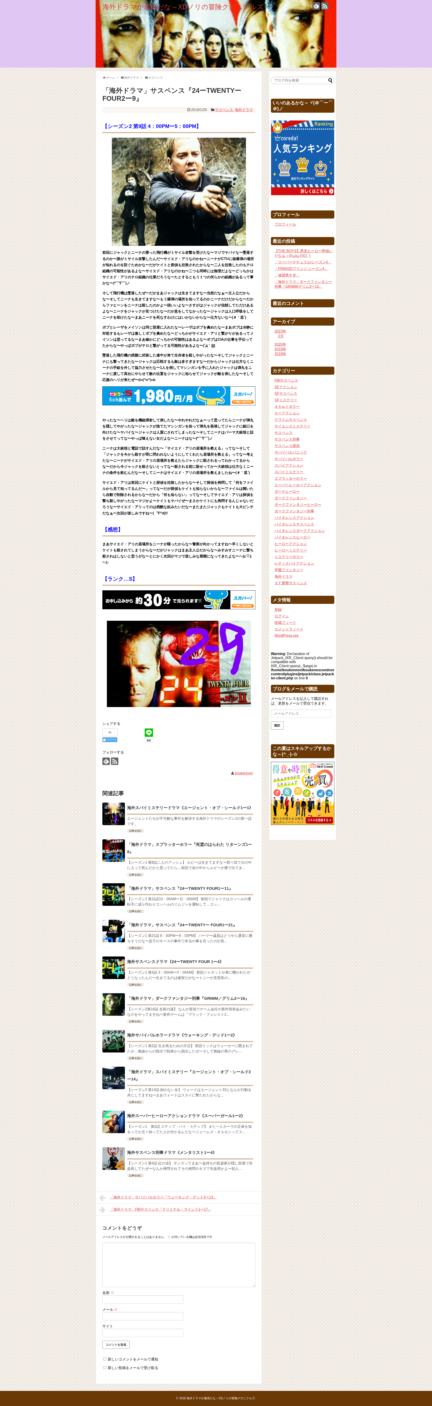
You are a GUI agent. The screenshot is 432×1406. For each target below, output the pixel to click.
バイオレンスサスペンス (294, 524)
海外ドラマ (244, 110)
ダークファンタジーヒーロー (297, 505)
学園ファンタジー (288, 570)
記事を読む (135, 830)
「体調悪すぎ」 (287, 275)
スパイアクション (288, 465)
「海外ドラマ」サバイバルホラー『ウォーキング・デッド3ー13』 (163, 1197)
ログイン (281, 616)
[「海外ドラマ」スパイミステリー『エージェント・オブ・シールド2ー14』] (113, 1078)
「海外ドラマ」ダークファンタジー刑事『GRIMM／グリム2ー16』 (188, 998)
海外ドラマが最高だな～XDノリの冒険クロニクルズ (183, 7)
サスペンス (224, 110)
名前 (108, 1293)
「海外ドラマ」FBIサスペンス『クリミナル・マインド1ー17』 (161, 1209)
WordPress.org (286, 635)
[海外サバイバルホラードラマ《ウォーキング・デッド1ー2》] (113, 1041)
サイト (107, 1326)
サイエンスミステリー (292, 426)
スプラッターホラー (290, 478)
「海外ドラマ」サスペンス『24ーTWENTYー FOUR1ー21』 (182, 925)
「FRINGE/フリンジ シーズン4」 (301, 269)
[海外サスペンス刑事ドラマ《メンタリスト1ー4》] (113, 1158)
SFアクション (285, 387)
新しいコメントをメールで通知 (133, 1359)
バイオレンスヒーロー (292, 537)
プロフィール (285, 224)
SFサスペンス (285, 393)
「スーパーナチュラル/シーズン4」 (302, 262)
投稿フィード (285, 623)
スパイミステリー (288, 472)
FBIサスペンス (286, 380)
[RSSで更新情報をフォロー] (324, 6)
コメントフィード (288, 629)
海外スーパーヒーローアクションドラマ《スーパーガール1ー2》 (186, 1116)
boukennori (244, 773)
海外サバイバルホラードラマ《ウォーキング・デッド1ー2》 (182, 1035)
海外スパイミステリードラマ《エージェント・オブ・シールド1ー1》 (190, 808)
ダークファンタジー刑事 (294, 511)
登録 (278, 610)
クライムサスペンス (290, 420)
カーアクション (287, 413)
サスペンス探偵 (287, 446)
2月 (281, 336)
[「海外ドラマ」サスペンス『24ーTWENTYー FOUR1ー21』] (113, 931)
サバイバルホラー (288, 459)
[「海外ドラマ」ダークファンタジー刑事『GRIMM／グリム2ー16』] (113, 1004)
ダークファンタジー (290, 498)
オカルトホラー (287, 407)
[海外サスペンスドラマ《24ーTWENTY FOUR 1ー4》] (113, 967)
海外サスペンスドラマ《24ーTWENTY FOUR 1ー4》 (175, 961)
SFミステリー (285, 400)
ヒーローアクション (290, 544)
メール (110, 1309)
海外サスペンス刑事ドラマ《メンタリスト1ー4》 (172, 1152)
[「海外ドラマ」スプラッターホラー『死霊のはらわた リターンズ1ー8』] (113, 850)
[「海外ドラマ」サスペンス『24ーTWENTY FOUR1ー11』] (113, 894)
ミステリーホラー (288, 557)
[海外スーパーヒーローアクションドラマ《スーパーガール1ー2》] (113, 1122)
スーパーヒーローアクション (297, 485)
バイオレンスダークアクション (299, 531)
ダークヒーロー (287, 491)
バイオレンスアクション (294, 518)
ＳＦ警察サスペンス (290, 583)
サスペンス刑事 (287, 439)
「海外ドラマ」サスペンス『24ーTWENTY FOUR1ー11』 (180, 888)
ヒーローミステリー (290, 550)
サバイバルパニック (290, 452)
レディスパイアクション (294, 563)
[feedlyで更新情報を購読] (316, 6)
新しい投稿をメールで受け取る (133, 1368)
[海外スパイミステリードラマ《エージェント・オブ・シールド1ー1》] (113, 814)
